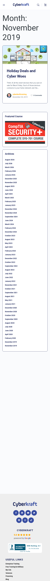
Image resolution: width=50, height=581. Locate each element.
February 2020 (10, 338)
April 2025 (9, 194)
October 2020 (10, 315)
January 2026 (10, 175)
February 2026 (10, 171)
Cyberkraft (25, 530)
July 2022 (8, 274)
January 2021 (10, 304)
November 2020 (11, 312)
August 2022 (9, 270)
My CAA (8, 570)
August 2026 (9, 160)
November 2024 (11, 213)
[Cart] (45, 5)
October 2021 (10, 289)
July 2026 (8, 163)
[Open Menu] (3, 5)
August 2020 (9, 323)
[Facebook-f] (16, 513)
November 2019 (11, 346)
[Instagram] (25, 520)
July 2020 (8, 327)
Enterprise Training (12, 564)
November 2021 (11, 285)
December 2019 (11, 342)
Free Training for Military (14, 567)
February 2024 (10, 228)
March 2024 (9, 224)
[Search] (39, 5)
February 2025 (10, 201)
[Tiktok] (31, 520)
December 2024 (11, 209)
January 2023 (10, 255)
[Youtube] (28, 513)
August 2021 (9, 296)
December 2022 (11, 258)
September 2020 (11, 319)
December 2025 (11, 179)
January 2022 (10, 281)
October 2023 (10, 236)
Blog (7, 579)
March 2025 (9, 198)
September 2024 (11, 217)
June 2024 (9, 220)
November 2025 (11, 182)
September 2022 (11, 266)
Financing (9, 576)
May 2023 (8, 243)
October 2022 (10, 262)
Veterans (9, 573)
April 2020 (9, 334)
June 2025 (9, 190)
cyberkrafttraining (20, 94)
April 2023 (9, 247)
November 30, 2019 (20, 97)
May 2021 (8, 300)
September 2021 (11, 293)
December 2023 (11, 232)
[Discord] (19, 520)
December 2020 (11, 308)
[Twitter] (34, 513)
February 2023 (10, 251)
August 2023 (9, 239)
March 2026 (9, 167)
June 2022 (9, 277)
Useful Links (14, 559)
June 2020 (9, 331)
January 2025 (10, 205)
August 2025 (9, 186)
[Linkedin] (22, 513)
